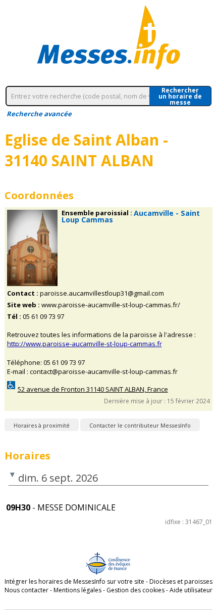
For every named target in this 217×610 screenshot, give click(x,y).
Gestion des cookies (135, 590)
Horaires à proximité (42, 425)
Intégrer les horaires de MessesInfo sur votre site (74, 581)
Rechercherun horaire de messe (180, 96)
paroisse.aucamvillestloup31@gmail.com (102, 293)
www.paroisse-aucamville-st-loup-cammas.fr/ (110, 305)
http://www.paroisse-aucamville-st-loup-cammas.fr (84, 343)
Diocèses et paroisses (180, 581)
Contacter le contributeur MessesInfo (140, 425)
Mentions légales (77, 590)
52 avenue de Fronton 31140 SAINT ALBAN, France (93, 389)
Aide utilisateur (191, 590)
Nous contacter (26, 590)
